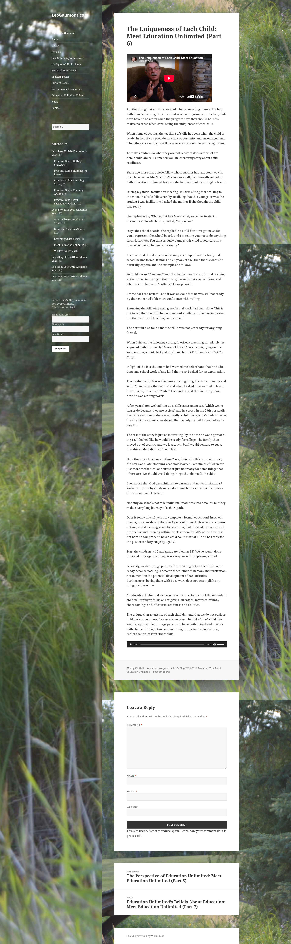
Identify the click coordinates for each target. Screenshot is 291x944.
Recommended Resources (67, 89)
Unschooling (162, 671)
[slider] (221, 644)
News (55, 101)
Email (132, 791)
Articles (56, 51)
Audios (56, 39)
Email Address (61, 314)
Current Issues (60, 83)
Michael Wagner (158, 668)
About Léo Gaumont (63, 33)
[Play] (130, 644)
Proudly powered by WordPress (145, 936)
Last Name (58, 334)
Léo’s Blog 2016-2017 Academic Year (193, 668)
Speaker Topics (60, 76)
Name (132, 775)
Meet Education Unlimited (69, 245)
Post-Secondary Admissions (67, 58)
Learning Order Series (67, 238)
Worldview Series (64, 251)
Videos (55, 45)
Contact (56, 108)
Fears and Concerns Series (69, 229)
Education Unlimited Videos (68, 95)
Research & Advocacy (64, 70)
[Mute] (214, 644)
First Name (58, 324)
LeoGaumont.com (70, 15)
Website (132, 807)
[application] (177, 644)
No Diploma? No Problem (66, 64)
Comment (134, 725)
